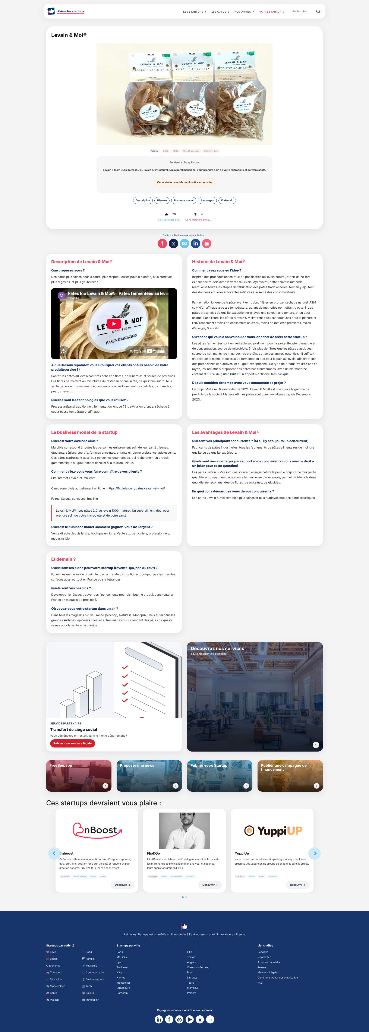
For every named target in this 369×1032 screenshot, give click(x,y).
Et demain (227, 200)
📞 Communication (93, 972)
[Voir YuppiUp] (272, 831)
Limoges (192, 977)
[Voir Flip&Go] (184, 831)
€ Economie (53, 965)
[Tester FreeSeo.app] (105, 786)
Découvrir (121, 884)
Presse (262, 967)
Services (263, 952)
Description (143, 200)
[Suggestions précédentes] (54, 853)
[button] (167, 214)
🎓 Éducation (54, 979)
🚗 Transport (54, 972)
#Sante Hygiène (211, 151)
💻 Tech (87, 986)
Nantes (121, 977)
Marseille (122, 957)
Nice (119, 972)
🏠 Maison (52, 999)
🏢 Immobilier (90, 999)
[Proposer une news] (176, 786)
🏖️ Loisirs (88, 992)
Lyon (119, 962)
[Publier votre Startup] (246, 786)
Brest (190, 972)
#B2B (165, 151)
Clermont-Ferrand (198, 967)
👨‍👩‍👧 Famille (88, 958)
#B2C (175, 151)
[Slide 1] (183, 897)
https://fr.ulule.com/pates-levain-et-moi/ (136, 488)
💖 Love (51, 952)
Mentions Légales (268, 972)
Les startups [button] (193, 11)
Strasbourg (123, 987)
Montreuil (193, 987)
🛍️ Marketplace (55, 986)
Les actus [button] (218, 11)
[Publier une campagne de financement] (316, 786)
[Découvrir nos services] (316, 745)
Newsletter (264, 957)
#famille (272, 876)
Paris (120, 952)
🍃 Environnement (93, 979)
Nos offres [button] (242, 11)
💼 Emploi (52, 958)
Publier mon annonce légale (73, 743)
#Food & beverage (191, 151)
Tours (190, 982)
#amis (252, 876)
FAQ (260, 982)
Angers (191, 962)
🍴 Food (87, 952)
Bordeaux (122, 992)
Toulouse (122, 967)
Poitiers (191, 992)
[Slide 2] (186, 897)
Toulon (191, 957)
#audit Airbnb (80, 876)
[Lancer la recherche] (318, 11)
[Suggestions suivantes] (314, 853)
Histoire (162, 200)
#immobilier (176, 876)
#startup (190, 876)
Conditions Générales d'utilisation (278, 977)
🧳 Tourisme (89, 965)
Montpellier (123, 982)
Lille (189, 952)
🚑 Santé (51, 992)
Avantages (207, 200)
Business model (183, 200)
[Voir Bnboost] (97, 831)
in (195, 243)
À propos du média (269, 962)
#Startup (154, 151)
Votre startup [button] (270, 11)
